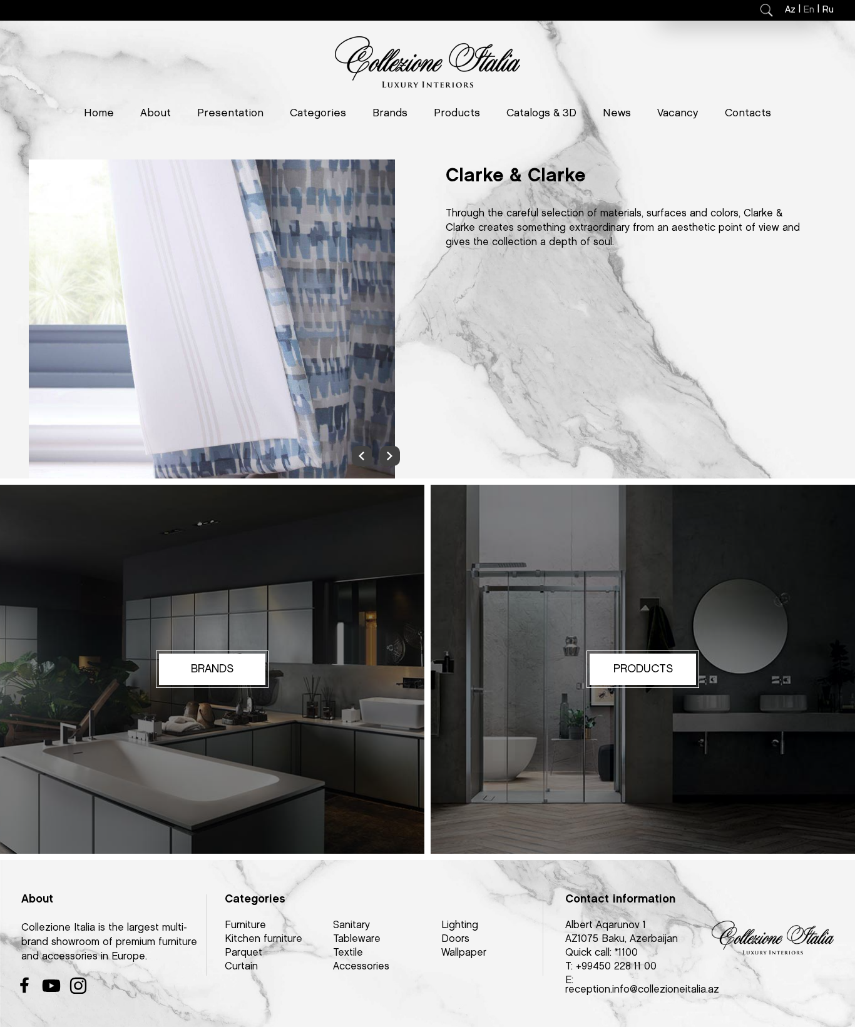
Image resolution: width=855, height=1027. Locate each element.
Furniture (245, 925)
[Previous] (362, 456)
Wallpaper (463, 953)
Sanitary (351, 925)
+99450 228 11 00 (616, 966)
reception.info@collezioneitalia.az (642, 989)
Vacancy (678, 113)
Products (457, 113)
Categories (318, 113)
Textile (348, 953)
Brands (389, 113)
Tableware (357, 939)
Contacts (748, 113)
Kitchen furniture (263, 939)
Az (790, 10)
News (617, 113)
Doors (455, 939)
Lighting (459, 925)
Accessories (361, 966)
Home (99, 113)
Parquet (243, 953)
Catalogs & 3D (541, 113)
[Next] (390, 456)
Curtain (241, 966)
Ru (828, 10)
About (155, 113)
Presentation (230, 113)
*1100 (626, 953)
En (809, 10)
